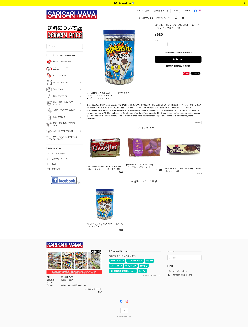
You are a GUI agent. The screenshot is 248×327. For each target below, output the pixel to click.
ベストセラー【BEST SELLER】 (62, 68)
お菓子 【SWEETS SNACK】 (64, 110)
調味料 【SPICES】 (61, 82)
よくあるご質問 (144, 11)
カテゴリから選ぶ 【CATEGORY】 (152, 18)
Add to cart (178, 59)
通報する (198, 122)
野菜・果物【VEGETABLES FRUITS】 (64, 124)
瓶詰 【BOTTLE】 (60, 96)
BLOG (176, 11)
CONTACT (186, 11)
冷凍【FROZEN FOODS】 (63, 131)
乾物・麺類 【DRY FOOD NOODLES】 (63, 103)
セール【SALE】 (60, 75)
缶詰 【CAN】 (59, 89)
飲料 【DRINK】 (59, 117)
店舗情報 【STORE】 (161, 11)
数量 (156, 40)
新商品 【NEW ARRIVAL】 (63, 61)
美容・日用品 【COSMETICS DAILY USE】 (65, 138)
